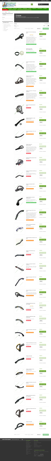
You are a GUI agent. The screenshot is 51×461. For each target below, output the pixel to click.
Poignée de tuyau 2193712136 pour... (31, 211)
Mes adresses (35, 444)
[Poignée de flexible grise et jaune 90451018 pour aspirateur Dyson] (20, 347)
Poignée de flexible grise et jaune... (31, 342)
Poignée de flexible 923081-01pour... (30, 184)
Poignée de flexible (29, 421)
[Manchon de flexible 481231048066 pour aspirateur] (20, 53)
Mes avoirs (35, 443)
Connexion (47, 0)
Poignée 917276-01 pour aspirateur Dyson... (30, 76)
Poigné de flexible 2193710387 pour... (31, 290)
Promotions (27, 441)
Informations (6, 22)
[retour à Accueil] (3, 12)
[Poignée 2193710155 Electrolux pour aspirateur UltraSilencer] (20, 37)
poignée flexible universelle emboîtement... (30, 197)
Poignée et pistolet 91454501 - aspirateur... (31, 264)
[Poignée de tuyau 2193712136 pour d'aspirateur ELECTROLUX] (20, 215)
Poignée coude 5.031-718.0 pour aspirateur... (31, 91)
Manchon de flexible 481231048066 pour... (29, 49)
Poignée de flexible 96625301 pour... (30, 105)
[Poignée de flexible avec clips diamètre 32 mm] (20, 123)
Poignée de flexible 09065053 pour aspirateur (30, 396)
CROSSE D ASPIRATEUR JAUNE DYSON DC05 (30, 317)
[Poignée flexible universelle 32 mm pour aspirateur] (20, 242)
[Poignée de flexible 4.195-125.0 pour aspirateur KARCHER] (20, 136)
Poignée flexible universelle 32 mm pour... (31, 238)
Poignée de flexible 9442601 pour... (30, 62)
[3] (31, 34)
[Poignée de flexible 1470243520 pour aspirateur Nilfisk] (20, 334)
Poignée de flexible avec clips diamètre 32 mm (30, 118)
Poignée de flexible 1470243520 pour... (31, 330)
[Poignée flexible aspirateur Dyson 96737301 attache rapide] (20, 162)
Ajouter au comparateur (43, 55)
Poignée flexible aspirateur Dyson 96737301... (31, 158)
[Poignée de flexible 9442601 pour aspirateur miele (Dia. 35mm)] (20, 67)
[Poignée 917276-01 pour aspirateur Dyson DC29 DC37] (20, 81)
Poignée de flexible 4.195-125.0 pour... (31, 131)
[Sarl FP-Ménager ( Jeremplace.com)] (9, 4)
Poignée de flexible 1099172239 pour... (31, 277)
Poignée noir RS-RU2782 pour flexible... (30, 251)
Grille (46, 26)
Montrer (15, 25)
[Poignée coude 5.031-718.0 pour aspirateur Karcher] (20, 95)
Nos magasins (5, 30)
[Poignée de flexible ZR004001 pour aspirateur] (20, 229)
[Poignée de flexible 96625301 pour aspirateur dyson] (20, 110)
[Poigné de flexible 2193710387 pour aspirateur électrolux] (20, 295)
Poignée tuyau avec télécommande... (29, 145)
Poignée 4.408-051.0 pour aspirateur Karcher (30, 369)
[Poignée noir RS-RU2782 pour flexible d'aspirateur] (20, 255)
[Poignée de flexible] (20, 361)
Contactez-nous (43, 0)
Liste (48, 26)
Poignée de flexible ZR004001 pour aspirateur (30, 225)
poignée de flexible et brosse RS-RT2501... (31, 382)
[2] (30, 34)
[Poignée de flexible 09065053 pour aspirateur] (20, 400)
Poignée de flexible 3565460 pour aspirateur (31, 171)
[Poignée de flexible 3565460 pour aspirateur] (20, 176)
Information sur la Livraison (7, 24)
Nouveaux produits (28, 442)
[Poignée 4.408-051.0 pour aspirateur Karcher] (20, 374)
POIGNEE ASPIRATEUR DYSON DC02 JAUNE (30, 304)
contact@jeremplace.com (41, 455)
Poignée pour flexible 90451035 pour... (31, 409)
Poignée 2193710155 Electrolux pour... (31, 32)
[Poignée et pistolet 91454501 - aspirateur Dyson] (20, 269)
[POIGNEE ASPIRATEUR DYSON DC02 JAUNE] (20, 308)
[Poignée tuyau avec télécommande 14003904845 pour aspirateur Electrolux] (20, 149)
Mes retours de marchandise (37, 442)
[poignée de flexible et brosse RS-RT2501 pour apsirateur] (20, 387)
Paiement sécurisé (6, 29)
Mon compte (36, 440)
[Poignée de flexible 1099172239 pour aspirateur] (20, 282)
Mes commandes (36, 441)
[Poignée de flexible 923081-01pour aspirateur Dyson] (20, 189)
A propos (5, 28)
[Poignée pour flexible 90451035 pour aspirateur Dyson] (20, 413)
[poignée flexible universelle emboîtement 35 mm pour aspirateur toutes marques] (20, 202)
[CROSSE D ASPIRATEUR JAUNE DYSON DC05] (20, 321)
